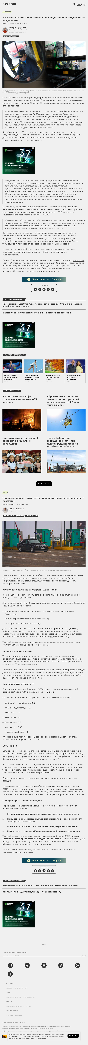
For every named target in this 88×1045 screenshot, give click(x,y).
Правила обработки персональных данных (20, 997)
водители (15, 36)
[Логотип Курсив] (9, 4)
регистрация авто (32, 516)
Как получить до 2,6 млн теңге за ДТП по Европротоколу (31, 892)
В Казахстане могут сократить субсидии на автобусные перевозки (37, 313)
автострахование (9, 516)
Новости (7, 12)
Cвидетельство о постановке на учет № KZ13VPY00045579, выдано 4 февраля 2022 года (27, 1028)
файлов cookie (41, 1038)
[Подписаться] (84, 955)
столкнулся (78, 260)
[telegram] (27, 965)
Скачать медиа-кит (12, 1010)
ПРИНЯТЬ (73, 1036)
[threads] (77, 965)
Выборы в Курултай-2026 (14, 1015)
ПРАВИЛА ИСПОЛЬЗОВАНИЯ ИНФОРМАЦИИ (18, 1006)
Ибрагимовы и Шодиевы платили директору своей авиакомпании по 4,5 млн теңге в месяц (63, 400)
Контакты (9, 1001)
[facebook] (10, 974)
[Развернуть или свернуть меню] (84, 4)
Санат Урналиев (16, 509)
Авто (5, 492)
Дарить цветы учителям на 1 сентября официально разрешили (20, 441)
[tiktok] (60, 965)
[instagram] (10, 965)
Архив (8, 992)
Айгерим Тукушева (17, 28)
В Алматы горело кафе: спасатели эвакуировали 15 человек (19, 399)
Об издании (9, 983)
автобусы (6, 36)
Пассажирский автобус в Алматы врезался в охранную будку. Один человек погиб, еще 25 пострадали (42, 305)
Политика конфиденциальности (16, 988)
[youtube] (44, 965)
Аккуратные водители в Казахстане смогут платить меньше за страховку (40, 885)
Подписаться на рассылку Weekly (15, 952)
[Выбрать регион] (74, 4)
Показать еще (44, 484)
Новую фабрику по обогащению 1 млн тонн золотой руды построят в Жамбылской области (62, 442)
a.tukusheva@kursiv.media (17, 32)
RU (79, 4)
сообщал (26, 850)
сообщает (69, 578)
